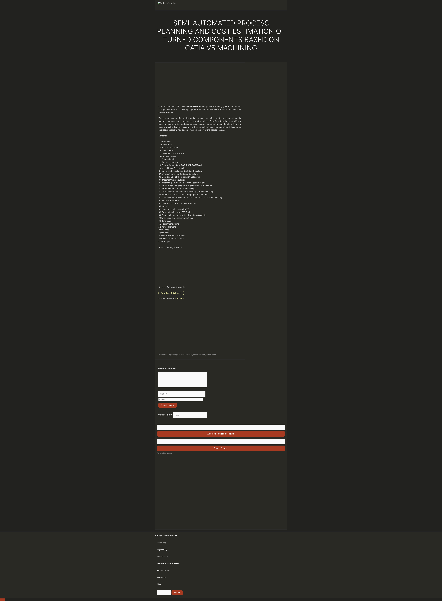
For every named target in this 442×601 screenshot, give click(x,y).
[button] (280, 5)
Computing (161, 543)
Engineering (162, 549)
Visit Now (179, 298)
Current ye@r (165, 415)
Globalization (211, 355)
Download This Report (171, 293)
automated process (184, 355)
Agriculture (161, 577)
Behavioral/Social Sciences (168, 563)
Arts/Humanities (163, 570)
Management (162, 556)
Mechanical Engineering (167, 355)
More (159, 584)
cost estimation (199, 355)
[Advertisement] (199, 86)
